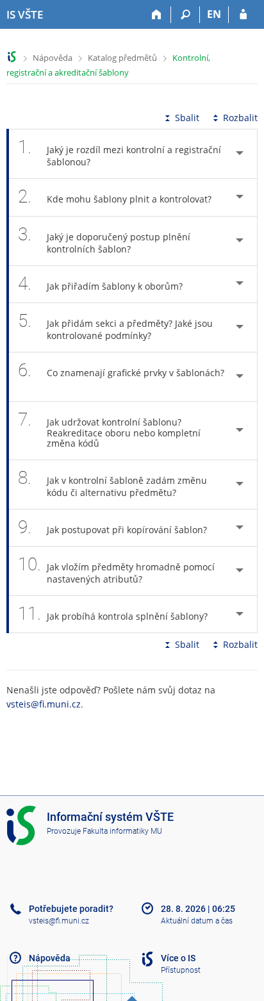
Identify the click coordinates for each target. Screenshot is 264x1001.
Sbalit (187, 118)
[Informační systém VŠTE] (11, 56)
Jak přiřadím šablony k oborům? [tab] (100, 283)
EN (214, 14)
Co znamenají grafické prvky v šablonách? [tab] (121, 370)
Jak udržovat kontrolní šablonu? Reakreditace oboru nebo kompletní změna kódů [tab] (109, 429)
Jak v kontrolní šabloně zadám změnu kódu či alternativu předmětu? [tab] (112, 483)
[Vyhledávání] (185, 14)
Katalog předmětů (122, 57)
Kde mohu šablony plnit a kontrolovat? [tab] (114, 196)
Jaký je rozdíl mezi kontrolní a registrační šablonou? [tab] (119, 152)
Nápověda (52, 57)
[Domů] (156, 14)
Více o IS (178, 958)
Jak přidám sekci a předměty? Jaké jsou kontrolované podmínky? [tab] (115, 326)
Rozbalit (240, 118)
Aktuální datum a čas (197, 920)
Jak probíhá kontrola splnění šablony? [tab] (113, 613)
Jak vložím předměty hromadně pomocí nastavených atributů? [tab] (116, 569)
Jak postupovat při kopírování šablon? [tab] (112, 527)
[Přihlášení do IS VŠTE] (243, 14)
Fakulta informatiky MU (122, 831)
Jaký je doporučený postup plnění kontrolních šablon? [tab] (104, 239)
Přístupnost (181, 970)
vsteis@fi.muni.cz (43, 704)
